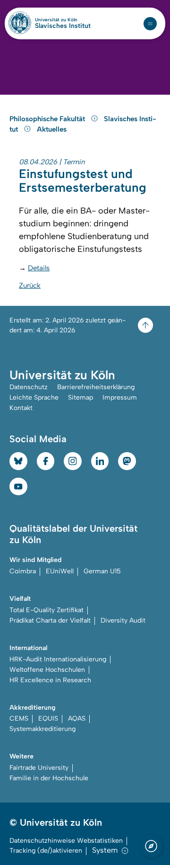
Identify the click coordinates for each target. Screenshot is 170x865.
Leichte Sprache (34, 397)
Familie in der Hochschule (48, 778)
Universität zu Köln (63, 20)
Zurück (30, 285)
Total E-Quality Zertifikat (46, 610)
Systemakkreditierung (42, 729)
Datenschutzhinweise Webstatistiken (66, 841)
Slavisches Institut (63, 26)
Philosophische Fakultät (48, 119)
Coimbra (22, 571)
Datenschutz (28, 387)
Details (39, 268)
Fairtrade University (38, 768)
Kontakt (21, 408)
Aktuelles (52, 129)
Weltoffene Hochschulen (47, 670)
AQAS (76, 718)
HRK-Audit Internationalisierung (57, 659)
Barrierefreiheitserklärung (96, 387)
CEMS (18, 718)
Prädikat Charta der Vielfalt (50, 620)
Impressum (119, 397)
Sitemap (80, 397)
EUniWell (60, 571)
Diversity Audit (123, 620)
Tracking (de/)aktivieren (45, 851)
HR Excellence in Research (50, 680)
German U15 (102, 571)
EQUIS (48, 718)
